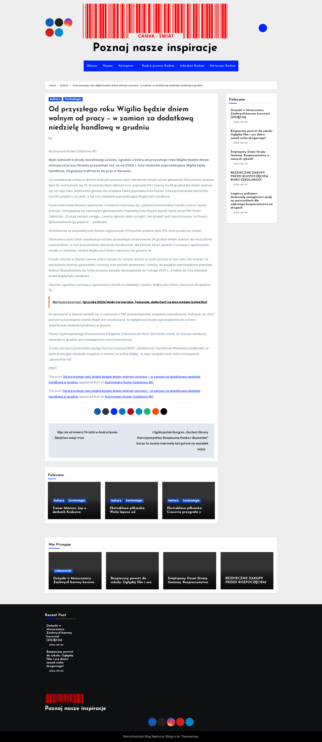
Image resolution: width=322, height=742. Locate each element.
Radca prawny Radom (158, 65)
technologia (73, 99)
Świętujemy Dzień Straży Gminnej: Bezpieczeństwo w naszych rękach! (250, 155)
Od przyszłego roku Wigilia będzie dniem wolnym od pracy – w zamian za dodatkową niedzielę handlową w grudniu (121, 119)
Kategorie (126, 65)
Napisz (108, 65)
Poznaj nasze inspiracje (155, 48)
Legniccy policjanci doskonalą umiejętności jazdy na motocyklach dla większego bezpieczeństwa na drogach (252, 200)
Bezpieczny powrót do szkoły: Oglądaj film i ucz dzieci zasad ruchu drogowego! (252, 135)
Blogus (171, 736)
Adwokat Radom (192, 65)
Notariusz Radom (223, 65)
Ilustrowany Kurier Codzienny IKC (129, 382)
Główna (91, 65)
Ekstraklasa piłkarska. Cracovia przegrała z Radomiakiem (184, 512)
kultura (55, 99)
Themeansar (189, 736)
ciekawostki (63, 570)
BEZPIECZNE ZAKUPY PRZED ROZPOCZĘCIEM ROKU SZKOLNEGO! (249, 176)
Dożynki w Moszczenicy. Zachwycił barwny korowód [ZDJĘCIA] (250, 114)
